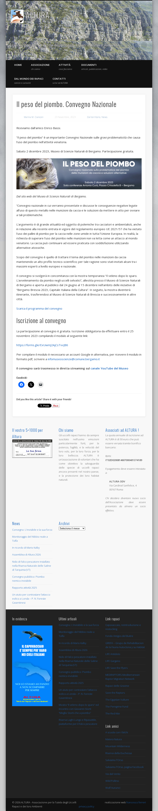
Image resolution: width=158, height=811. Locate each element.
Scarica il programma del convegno (39, 308)
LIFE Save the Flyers (116, 668)
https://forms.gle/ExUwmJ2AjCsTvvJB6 (42, 345)
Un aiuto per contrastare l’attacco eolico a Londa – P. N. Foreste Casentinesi (31, 598)
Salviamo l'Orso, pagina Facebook (124, 767)
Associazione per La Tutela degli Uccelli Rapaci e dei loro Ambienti (64, 45)
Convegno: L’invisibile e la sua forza (32, 529)
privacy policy (86, 806)
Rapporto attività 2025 (24, 587)
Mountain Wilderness (117, 746)
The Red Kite (112, 713)
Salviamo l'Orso (114, 760)
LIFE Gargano (112, 661)
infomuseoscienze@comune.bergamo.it (74, 359)
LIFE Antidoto (112, 654)
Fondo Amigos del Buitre (119, 636)
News (104, 117)
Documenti (94, 66)
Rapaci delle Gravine (117, 685)
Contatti (60, 80)
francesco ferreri (136, 802)
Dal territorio (93, 117)
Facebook (136, 45)
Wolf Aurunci (112, 787)
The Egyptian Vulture (117, 699)
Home (18, 65)
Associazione (40, 66)
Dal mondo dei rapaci (28, 80)
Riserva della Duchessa (118, 753)
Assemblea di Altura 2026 (26, 554)
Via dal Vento (112, 774)
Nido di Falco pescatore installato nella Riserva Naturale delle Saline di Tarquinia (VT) (31, 565)
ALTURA (38, 15)
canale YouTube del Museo (109, 368)
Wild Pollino (112, 781)
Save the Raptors (115, 692)
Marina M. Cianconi (33, 117)
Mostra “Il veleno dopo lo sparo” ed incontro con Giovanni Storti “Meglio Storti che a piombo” (79, 709)
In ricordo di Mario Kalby (26, 547)
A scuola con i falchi (116, 732)
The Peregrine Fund (116, 706)
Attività (65, 66)
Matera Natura (113, 739)
